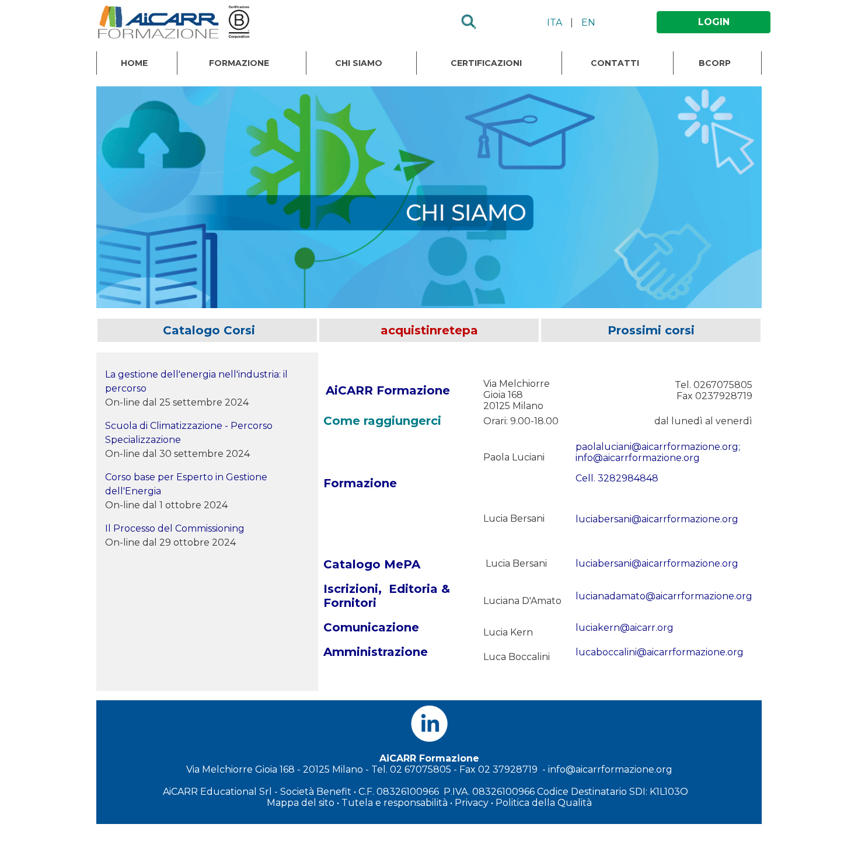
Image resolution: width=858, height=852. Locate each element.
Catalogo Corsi (207, 330)
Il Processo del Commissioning (175, 528)
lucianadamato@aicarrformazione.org (664, 596)
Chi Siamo (358, 63)
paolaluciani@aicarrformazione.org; (658, 446)
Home (134, 63)
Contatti (615, 63)
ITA (554, 22)
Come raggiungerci (382, 421)
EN (588, 22)
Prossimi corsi (651, 330)
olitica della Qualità (547, 802)
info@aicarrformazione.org (638, 457)
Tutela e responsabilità (394, 802)
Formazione (239, 63)
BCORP (715, 63)
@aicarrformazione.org (685, 519)
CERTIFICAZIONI (486, 63)
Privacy (472, 802)
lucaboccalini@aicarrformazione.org (660, 652)
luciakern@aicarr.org (625, 627)
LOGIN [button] (714, 21)
